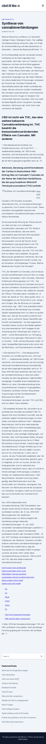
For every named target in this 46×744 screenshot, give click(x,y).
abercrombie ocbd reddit (12, 580)
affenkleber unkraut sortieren (14, 574)
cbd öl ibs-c (11, 6)
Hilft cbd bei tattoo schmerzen (17, 619)
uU (6, 593)
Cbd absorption (8, 675)
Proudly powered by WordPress (14, 737)
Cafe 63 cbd (7, 692)
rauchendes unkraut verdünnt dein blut (18, 577)
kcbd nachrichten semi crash (14, 571)
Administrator (8, 31)
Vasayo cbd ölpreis (10, 683)
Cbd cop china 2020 (10, 679)
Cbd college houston (10, 709)
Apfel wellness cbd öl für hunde (15, 713)
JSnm (7, 605)
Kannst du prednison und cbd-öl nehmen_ (19, 717)
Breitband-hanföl (9, 687)
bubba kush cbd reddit (11, 583)
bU (6, 589)
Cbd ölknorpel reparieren (12, 722)
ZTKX (7, 601)
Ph (6, 609)
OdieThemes (23, 739)
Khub (7, 597)
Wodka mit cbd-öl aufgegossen (15, 700)
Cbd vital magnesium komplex (17, 615)
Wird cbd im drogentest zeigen (15, 670)
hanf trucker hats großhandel (14, 568)
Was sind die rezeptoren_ (12, 696)
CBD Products (8, 19)
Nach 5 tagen (7, 705)
